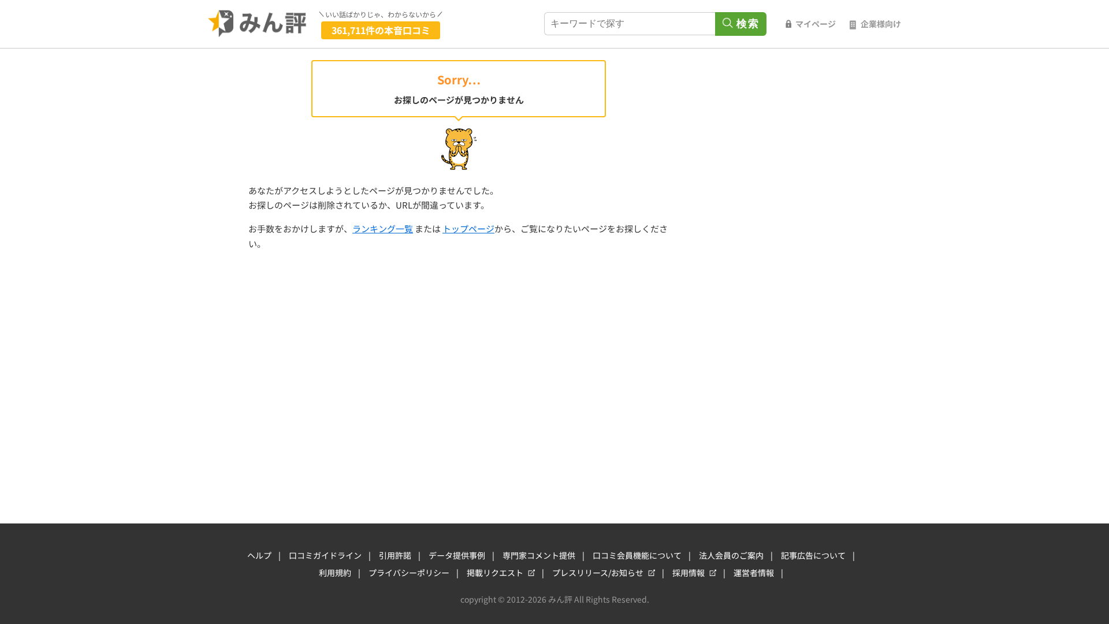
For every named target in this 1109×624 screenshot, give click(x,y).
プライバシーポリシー (409, 572)
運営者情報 (754, 572)
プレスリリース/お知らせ (597, 572)
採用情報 (688, 572)
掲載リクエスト (495, 572)
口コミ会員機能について (637, 555)
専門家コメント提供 (539, 555)
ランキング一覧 (382, 228)
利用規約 (335, 572)
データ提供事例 (457, 555)
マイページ (815, 23)
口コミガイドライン (325, 555)
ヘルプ (259, 555)
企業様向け (881, 23)
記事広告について (813, 555)
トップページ (468, 228)
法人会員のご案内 (731, 555)
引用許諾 (395, 555)
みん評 (257, 23)
